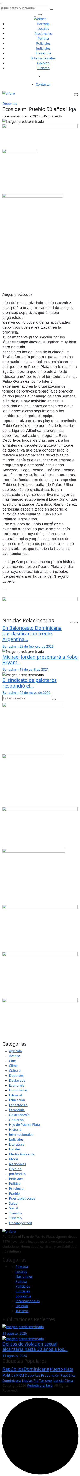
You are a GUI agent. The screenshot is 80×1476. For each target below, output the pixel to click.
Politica (43, 38)
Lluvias (27, 1380)
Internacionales (43, 58)
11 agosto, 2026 (14, 1355)
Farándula (17, 1110)
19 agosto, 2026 (14, 1333)
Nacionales (43, 33)
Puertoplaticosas (22, 1198)
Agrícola (15, 1051)
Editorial (15, 1095)
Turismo (43, 68)
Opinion (43, 63)
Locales (43, 28)
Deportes (9, 103)
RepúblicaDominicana (25, 1369)
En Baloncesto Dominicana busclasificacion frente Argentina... (32, 634)
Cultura (15, 1070)
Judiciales (43, 48)
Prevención (50, 1375)
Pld (35, 1380)
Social (13, 1208)
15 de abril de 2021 (34, 669)
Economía (43, 53)
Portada (43, 24)
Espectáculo (18, 1105)
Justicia (58, 1380)
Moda (13, 1159)
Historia (15, 1129)
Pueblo (14, 1193)
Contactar (43, 84)
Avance (14, 1056)
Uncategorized (20, 1223)
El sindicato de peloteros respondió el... (29, 683)
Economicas (18, 1090)
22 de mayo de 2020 (34, 692)
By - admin (10, 646)
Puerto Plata (61, 1369)
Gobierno (16, 1119)
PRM (20, 1375)
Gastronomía (19, 1115)
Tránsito (15, 1213)
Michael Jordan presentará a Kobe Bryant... (40, 659)
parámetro (17, 1174)
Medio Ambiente (22, 1154)
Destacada (17, 1080)
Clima (13, 1065)
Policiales (43, 43)
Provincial (16, 1188)
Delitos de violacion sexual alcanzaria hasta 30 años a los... (35, 1346)
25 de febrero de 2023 (36, 646)
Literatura (16, 1144)
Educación (17, 1100)
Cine (12, 1060)
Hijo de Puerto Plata (24, 1124)
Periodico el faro (40, 1385)
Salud (13, 1203)
